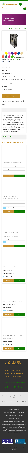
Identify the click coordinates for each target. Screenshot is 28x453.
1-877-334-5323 (20, 4)
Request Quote (8, 175)
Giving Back (11, 418)
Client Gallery (21, 412)
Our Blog (21, 415)
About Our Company (14, 409)
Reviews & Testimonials (10, 415)
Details (19, 175)
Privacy (18, 418)
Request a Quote (11, 96)
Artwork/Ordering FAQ (9, 412)
